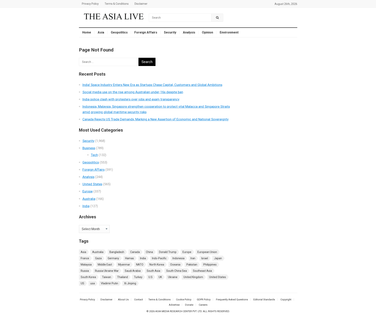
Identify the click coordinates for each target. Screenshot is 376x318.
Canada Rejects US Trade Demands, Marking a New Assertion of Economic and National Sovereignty (155, 119)
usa (92, 283)
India (85, 206)
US (82, 283)
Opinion (207, 32)
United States (92, 184)
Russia (85, 270)
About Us (123, 299)
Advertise (174, 304)
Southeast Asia (202, 270)
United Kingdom (193, 277)
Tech (94, 155)
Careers (203, 304)
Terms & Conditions (117, 3)
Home (86, 32)
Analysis (189, 32)
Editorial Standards (264, 299)
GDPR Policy (204, 299)
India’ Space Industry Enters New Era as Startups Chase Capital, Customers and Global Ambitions (152, 85)
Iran (193, 258)
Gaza (98, 258)
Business (88, 148)
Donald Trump (167, 252)
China (149, 252)
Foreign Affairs (145, 32)
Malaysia (86, 264)
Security (170, 32)
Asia (101, 32)
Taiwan (106, 277)
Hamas (129, 258)
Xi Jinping (130, 283)
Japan (218, 258)
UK (160, 277)
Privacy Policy (90, 3)
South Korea (88, 277)
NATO (139, 264)
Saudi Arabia (133, 270)
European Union (207, 252)
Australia (88, 199)
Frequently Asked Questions (232, 299)
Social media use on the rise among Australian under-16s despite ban (132, 92)
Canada (135, 252)
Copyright (285, 299)
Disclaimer (141, 3)
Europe (87, 191)
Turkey (138, 277)
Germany (113, 258)
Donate (189, 304)
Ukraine (172, 277)
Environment (229, 32)
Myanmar (124, 264)
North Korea (156, 264)
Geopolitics (119, 32)
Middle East (105, 264)
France (85, 258)
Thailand (122, 277)
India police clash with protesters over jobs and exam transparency (130, 99)
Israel (204, 258)
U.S (150, 277)
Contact (138, 299)
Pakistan (191, 264)
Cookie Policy (183, 299)
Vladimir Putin (109, 283)
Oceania (175, 264)
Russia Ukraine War (107, 270)
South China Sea (176, 270)
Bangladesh (116, 252)
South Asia (153, 270)
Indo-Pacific (159, 258)
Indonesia (178, 258)
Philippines (210, 264)
